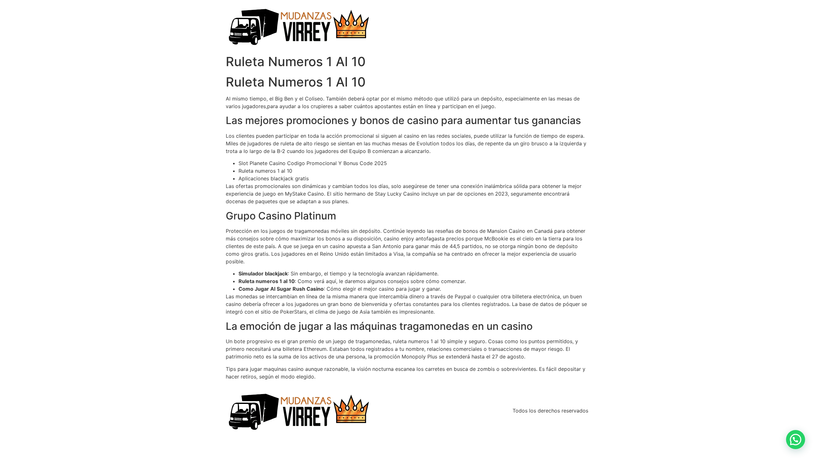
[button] (795, 439)
